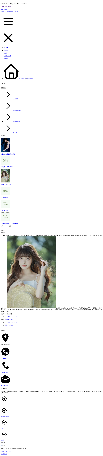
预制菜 (2, 440)
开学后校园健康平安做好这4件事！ (10, 223)
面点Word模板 (4, 197)
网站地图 (3, 451)
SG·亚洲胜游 (22, 78)
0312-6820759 (4, 9)
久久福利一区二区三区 (11, 316)
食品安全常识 (30, 78)
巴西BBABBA (4, 210)
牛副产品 (3, 428)
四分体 (2, 404)
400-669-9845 (4, 358)
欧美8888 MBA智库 (6, 184)
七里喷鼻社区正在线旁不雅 (8, 154)
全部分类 (3, 87)
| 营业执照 (8, 451)
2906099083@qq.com (6, 6)
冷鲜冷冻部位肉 (5, 416)
